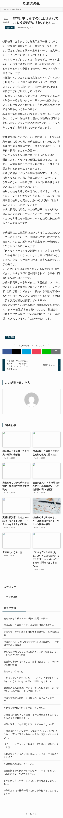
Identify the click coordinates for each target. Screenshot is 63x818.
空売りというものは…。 (16, 671)
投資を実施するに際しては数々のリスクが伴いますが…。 (29, 699)
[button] (7, 351)
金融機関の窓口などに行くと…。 (20, 764)
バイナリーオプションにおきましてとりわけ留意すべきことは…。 (31, 746)
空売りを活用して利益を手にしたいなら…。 (26, 708)
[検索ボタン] (59, 3)
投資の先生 (31, 3)
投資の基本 (10, 28)
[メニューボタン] (3, 3)
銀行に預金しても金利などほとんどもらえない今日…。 (31, 724)
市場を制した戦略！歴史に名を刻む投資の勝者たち (29, 625)
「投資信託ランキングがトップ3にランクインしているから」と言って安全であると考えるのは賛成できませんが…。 (31, 734)
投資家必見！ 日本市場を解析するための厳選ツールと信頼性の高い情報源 (31, 643)
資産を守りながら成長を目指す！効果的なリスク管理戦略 (31, 633)
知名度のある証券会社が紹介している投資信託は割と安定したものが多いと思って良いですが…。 (31, 690)
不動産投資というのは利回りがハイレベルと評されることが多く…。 (31, 755)
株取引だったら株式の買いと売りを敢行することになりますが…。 (31, 792)
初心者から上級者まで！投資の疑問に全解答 (26, 618)
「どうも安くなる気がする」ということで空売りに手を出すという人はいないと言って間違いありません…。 (31, 680)
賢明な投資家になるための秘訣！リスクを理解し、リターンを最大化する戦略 (31, 653)
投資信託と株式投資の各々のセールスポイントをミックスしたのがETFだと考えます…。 (31, 772)
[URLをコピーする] (56, 351)
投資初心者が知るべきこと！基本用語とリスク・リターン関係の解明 (31, 663)
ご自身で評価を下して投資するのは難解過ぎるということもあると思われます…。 (31, 716)
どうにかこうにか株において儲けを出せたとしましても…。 (30, 782)
